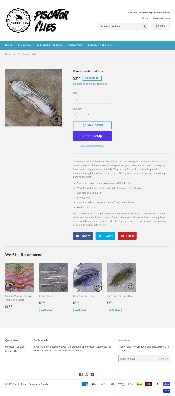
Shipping (77, 83)
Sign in (145, 18)
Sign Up (163, 358)
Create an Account (161, 18)
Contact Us (75, 45)
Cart (163, 26)
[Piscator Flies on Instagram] (86, 374)
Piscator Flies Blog (49, 45)
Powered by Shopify (38, 384)
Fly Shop (24, 45)
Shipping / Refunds (100, 45)
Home (8, 45)
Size (75, 93)
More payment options (92, 145)
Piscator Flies (19, 384)
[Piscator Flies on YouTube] (92, 374)
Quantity (77, 108)
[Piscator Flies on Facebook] (81, 374)
